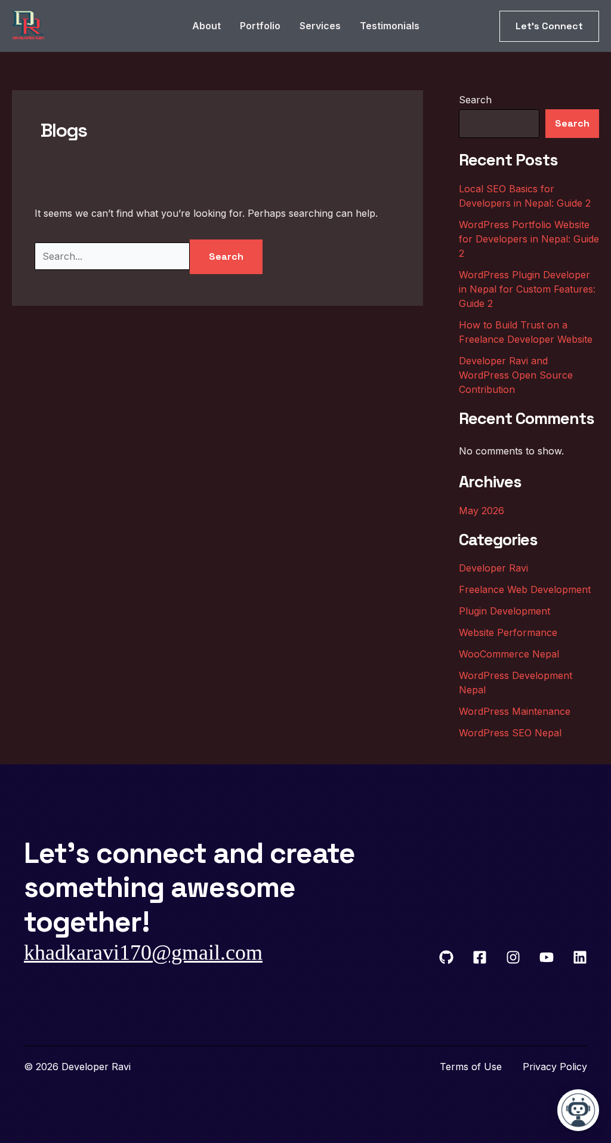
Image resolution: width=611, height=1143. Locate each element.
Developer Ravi (493, 568)
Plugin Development (504, 611)
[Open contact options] (578, 1110)
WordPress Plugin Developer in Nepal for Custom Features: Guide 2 (527, 289)
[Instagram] (513, 957)
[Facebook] (480, 957)
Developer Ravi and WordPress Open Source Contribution (516, 375)
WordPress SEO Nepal (510, 733)
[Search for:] (112, 256)
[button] (549, 26)
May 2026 (481, 511)
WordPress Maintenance (514, 711)
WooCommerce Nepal (509, 654)
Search (475, 100)
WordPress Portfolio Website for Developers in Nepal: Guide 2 (529, 239)
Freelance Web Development (525, 589)
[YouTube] (546, 957)
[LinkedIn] (580, 957)
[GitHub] (446, 957)
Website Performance (508, 632)
